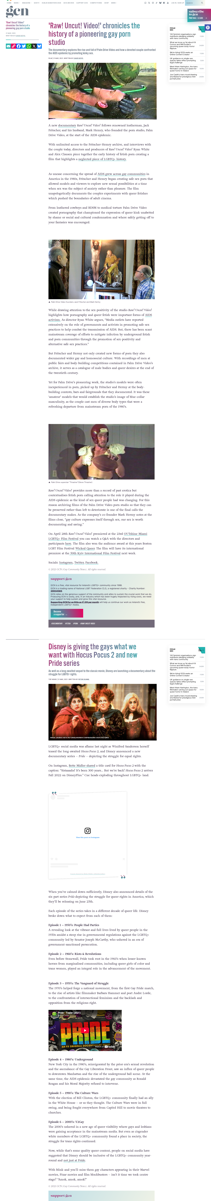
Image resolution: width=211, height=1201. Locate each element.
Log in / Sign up (177, 3)
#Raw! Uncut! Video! (87, 623)
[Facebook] (18, 46)
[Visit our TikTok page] (156, 3)
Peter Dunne (84, 679)
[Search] (202, 3)
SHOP (106, 3)
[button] (208, 27)
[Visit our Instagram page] (152, 3)
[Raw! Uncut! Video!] (102, 91)
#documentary (57, 623)
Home (9, 3)
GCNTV (36, 3)
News (16, 3)
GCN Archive (68, 3)
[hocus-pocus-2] (102, 712)
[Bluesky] (39, 46)
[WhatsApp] (29, 46)
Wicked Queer (85, 548)
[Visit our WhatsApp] (145, 3)
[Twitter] (23, 46)
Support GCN (82, 3)
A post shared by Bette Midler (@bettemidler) (87, 874)
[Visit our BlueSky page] (160, 3)
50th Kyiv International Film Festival (95, 553)
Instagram (66, 563)
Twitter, (79, 563)
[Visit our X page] (149, 3)
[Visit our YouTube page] (167, 3)
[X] (34, 46)
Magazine (26, 3)
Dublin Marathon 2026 (51, 3)
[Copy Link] (13, 46)
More (113, 3)
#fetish (68, 623)
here (68, 544)
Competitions (96, 3)
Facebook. (91, 563)
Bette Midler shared (82, 766)
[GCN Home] (17, 12)
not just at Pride (74, 1166)
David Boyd (79, 58)
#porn (75, 623)
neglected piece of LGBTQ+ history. (102, 159)
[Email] (8, 46)
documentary (67, 125)
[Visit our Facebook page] (164, 3)
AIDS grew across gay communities (121, 174)
